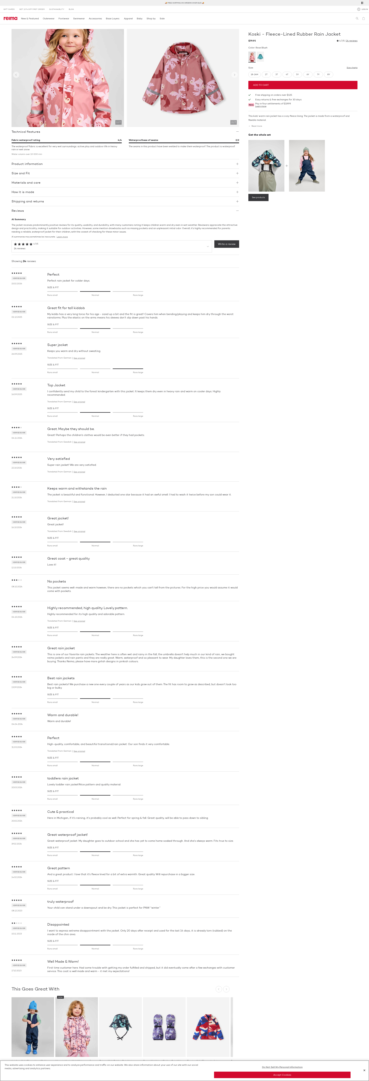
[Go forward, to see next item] (234, 75)
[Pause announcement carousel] (362, 3)
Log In (365, 9)
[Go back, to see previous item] (16, 75)
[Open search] (357, 18)
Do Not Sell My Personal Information (282, 1067)
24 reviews (351, 40)
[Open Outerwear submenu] (55, 18)
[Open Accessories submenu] (103, 18)
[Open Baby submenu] (143, 18)
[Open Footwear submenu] (70, 18)
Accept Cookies (282, 1075)
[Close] (364, 1070)
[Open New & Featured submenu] (40, 18)
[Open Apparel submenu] (133, 18)
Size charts (352, 68)
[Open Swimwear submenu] (85, 18)
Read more (257, 126)
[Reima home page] (10, 18)
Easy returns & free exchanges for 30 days (278, 99)
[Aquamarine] (260, 57)
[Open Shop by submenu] (156, 18)
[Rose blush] (252, 57)
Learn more (260, 106)
